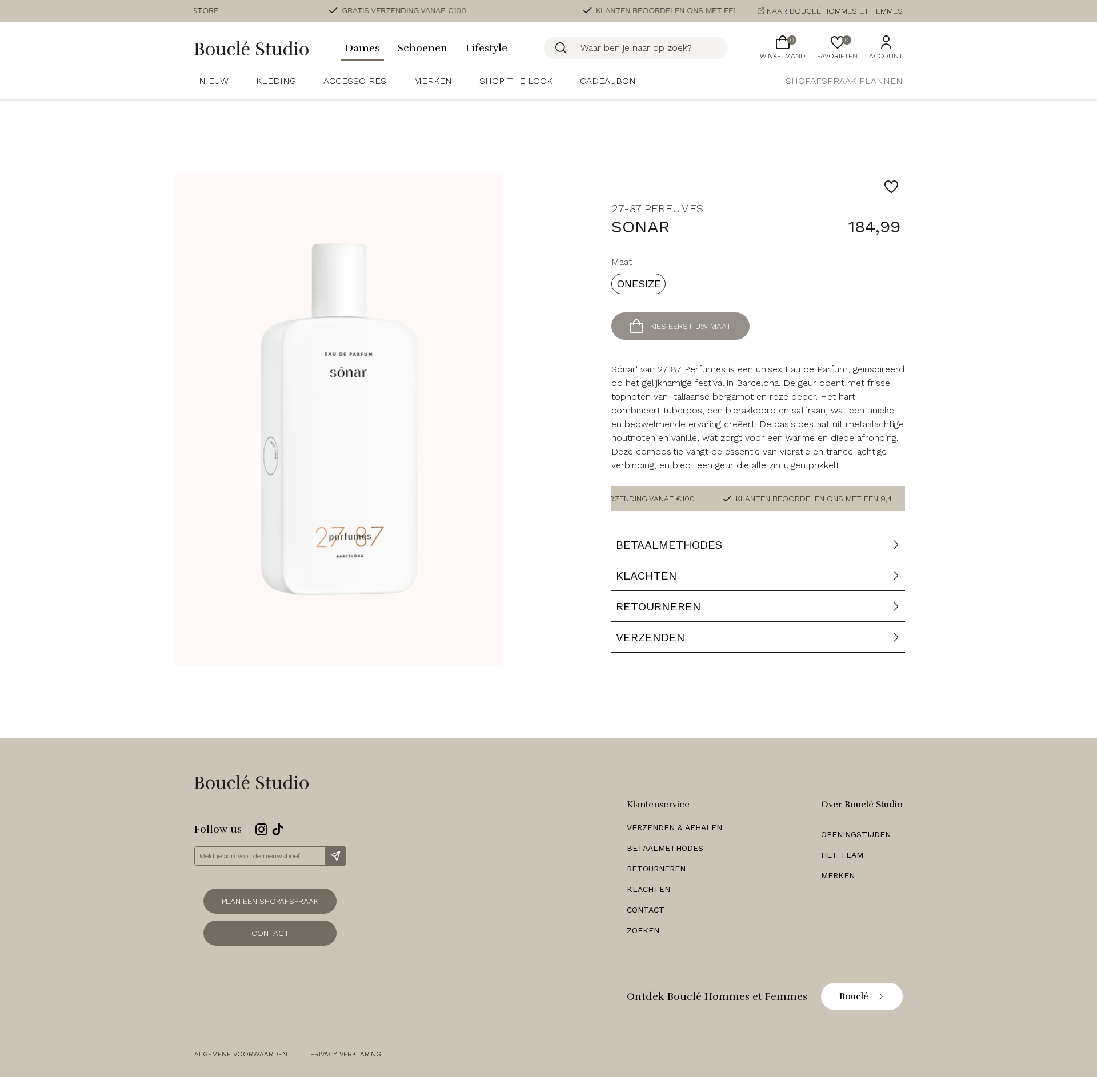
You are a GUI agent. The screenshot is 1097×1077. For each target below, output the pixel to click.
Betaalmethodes (665, 848)
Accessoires (354, 80)
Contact (270, 933)
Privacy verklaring (345, 1054)
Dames (362, 48)
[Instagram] (261, 829)
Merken (433, 80)
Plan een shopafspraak (270, 901)
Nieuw (214, 80)
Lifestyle (486, 48)
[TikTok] (278, 829)
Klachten (648, 889)
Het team (842, 854)
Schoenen (422, 48)
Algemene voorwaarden (240, 1054)
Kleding (276, 80)
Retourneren (656, 868)
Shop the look (515, 80)
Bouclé (853, 996)
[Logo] (251, 48)
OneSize (638, 284)
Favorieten (837, 48)
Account (886, 56)
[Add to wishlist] (891, 187)
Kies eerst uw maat (690, 326)
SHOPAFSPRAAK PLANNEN (844, 80)
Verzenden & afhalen (674, 827)
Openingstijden (856, 834)
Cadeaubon (608, 80)
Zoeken (643, 930)
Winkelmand (783, 48)
